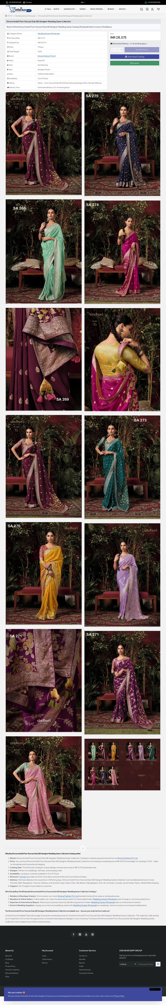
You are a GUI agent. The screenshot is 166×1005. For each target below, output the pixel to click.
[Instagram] (80, 934)
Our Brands (9, 959)
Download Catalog (136, 56)
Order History (47, 959)
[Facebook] (73, 934)
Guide (81, 966)
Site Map (82, 959)
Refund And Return (11, 973)
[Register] (152, 9)
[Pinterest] (92, 934)
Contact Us (83, 956)
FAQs (7, 977)
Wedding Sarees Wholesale (25, 16)
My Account (47, 950)
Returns (45, 963)
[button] (142, 49)
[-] (112, 49)
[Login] (147, 9)
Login (44, 956)
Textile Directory (85, 970)
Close (156, 989)
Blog (7, 963)
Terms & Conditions (12, 970)
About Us (8, 956)
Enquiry (135, 63)
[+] (121, 49)
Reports (82, 963)
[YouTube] (86, 934)
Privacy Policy (119, 996)
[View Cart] (158, 9)
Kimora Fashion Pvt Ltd (46, 56)
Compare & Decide (86, 973)
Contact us (24, 876)
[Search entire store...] (141, 9)
